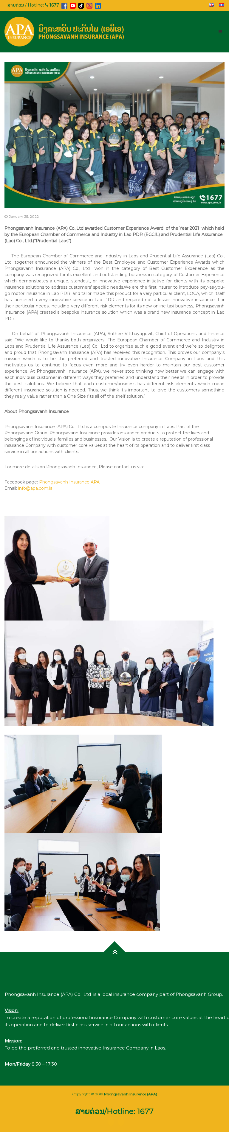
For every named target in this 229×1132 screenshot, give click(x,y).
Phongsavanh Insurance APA (69, 482)
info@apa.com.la (35, 488)
